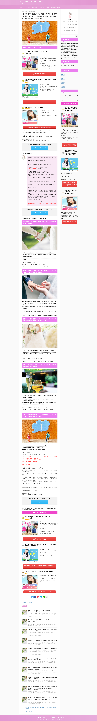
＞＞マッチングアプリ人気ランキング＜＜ (39, 148)
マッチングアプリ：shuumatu (28, 602)
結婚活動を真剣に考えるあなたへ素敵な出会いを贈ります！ (39, 127)
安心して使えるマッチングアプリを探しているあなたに (49, 717)
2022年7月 (63, 80)
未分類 (63, 100)
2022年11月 (63, 75)
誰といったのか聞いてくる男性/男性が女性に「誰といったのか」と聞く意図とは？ (69, 57)
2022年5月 (63, 83)
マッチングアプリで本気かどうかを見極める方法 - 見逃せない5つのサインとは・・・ (61, 5)
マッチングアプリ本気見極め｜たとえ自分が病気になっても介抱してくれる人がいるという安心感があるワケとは (40, 7)
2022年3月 (63, 86)
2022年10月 (63, 76)
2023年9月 (63, 74)
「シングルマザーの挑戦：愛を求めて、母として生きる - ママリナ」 (32, 5)
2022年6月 (63, 82)
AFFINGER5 (61, 719)
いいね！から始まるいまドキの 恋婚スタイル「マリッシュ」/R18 (39, 74)
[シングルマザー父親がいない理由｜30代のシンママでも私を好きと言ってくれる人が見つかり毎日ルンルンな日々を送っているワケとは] (41, 597)
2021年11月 (63, 87)
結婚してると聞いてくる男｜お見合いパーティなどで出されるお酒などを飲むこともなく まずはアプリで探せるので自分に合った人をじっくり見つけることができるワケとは (42, 688)
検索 (76, 36)
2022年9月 (63, 78)
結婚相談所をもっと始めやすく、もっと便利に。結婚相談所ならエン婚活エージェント (39, 101)
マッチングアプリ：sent (66, 95)
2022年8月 (63, 79)
